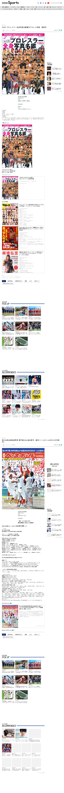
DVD (31, 281)
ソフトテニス (48, 9)
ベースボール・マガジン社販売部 (10, 30)
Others (28, 9)
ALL (4, 281)
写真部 (21, 9)
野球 (35, 9)
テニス (43, 9)
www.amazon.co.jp (6, 174)
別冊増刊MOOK (18, 281)
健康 (24, 9)
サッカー (39, 9)
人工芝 (32, 9)
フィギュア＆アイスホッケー (7, 9)
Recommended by (40, 419)
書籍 (26, 281)
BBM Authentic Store (8, 283)
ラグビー (59, 9)
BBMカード (16, 9)
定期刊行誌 (10, 281)
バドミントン (54, 9)
